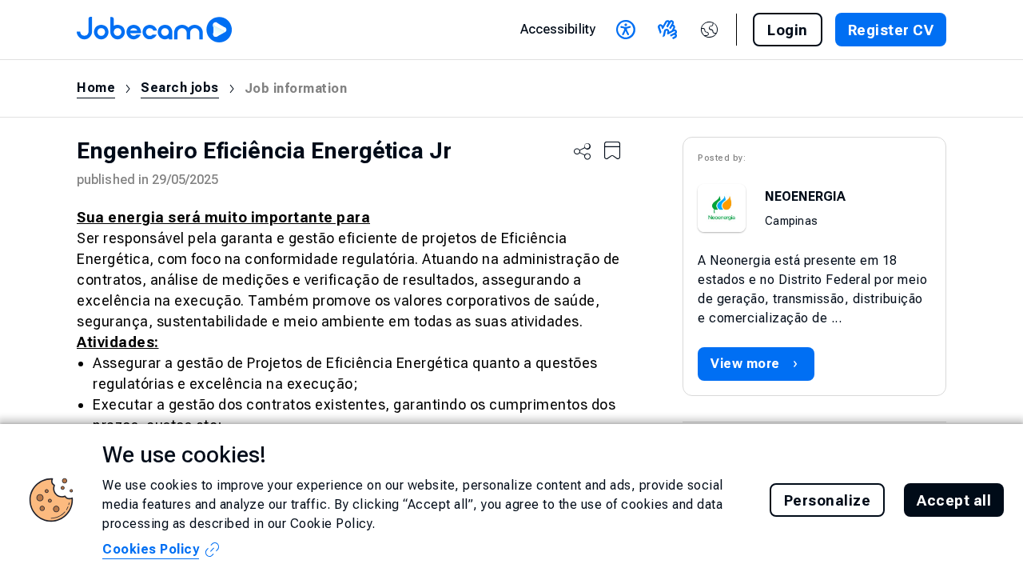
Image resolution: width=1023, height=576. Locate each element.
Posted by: (722, 158)
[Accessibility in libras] (667, 29)
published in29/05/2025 (147, 179)
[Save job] (612, 151)
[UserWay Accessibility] (626, 29)
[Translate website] (709, 29)
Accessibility (557, 29)
